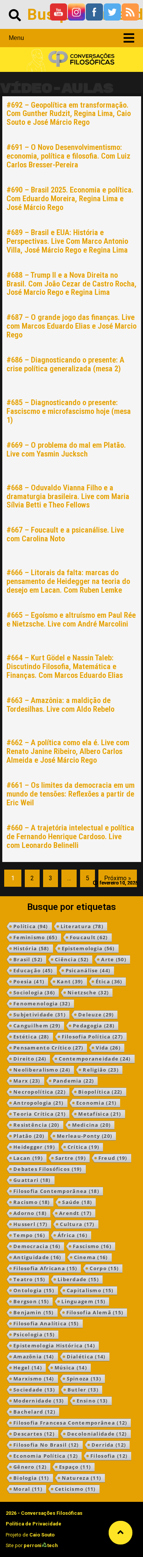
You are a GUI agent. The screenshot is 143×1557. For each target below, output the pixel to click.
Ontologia (33, 1290)
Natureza (81, 1477)
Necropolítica (39, 1091)
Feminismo (35, 937)
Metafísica (99, 1113)
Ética (109, 981)
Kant (70, 981)
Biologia (31, 1477)
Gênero (30, 1466)
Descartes (34, 1433)
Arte (113, 959)
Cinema (91, 1257)
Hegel (27, 1367)
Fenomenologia (41, 1003)
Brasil (27, 959)
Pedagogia (93, 1025)
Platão (28, 1135)
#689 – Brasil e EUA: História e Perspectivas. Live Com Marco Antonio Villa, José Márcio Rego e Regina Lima (67, 241)
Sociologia (34, 992)
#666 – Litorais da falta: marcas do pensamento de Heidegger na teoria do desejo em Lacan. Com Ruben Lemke (68, 581)
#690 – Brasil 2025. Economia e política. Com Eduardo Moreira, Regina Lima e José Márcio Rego (69, 198)
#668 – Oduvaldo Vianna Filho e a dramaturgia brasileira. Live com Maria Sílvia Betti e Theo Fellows (67, 496)
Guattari (32, 1180)
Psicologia (34, 1334)
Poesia (28, 981)
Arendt (75, 1213)
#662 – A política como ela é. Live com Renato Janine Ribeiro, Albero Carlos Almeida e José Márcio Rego (67, 751)
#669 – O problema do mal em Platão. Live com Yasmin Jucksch (66, 449)
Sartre (70, 1158)
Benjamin (33, 1312)
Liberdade (78, 1279)
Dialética (86, 1356)
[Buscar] (15, 14)
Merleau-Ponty (84, 1135)
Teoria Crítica (39, 1113)
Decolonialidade (97, 1433)
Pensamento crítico (48, 1047)
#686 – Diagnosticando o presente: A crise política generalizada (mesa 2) (65, 364)
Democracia (36, 1246)
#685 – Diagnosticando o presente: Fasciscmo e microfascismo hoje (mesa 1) (68, 411)
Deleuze (96, 1014)
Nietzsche (88, 992)
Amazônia (33, 1356)
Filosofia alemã (95, 1312)
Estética (31, 1036)
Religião (101, 1069)
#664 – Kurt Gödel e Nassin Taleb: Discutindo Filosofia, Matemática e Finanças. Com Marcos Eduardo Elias (64, 666)
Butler (82, 1389)
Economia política (45, 1455)
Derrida (109, 1444)
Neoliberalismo (41, 1069)
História (31, 948)
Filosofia (108, 1455)
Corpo (104, 1268)
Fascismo (92, 1246)
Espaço (75, 1466)
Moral (27, 1488)
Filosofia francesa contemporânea (70, 1422)
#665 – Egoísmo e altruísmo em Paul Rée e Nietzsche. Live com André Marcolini (71, 619)
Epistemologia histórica (54, 1345)
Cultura (77, 1224)
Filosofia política (92, 1036)
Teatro (29, 1279)
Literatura (82, 926)
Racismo (31, 1202)
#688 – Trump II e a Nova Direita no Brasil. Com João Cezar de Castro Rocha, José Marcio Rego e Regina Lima (71, 283)
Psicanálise (88, 970)
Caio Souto (42, 1535)
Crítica (83, 1146)
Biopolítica (100, 1091)
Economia (96, 1102)
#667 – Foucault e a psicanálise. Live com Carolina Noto (65, 534)
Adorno (30, 1213)
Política (30, 926)
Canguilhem (36, 1025)
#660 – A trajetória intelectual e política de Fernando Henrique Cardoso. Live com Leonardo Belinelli (70, 836)
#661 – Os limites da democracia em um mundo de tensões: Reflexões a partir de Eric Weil (70, 794)
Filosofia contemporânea (56, 1191)
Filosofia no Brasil (46, 1444)
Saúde (77, 1202)
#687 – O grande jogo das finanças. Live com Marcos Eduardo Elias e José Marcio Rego (71, 326)
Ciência (71, 959)
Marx (26, 1080)
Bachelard (34, 1411)
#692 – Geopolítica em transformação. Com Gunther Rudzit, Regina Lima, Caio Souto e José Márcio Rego (68, 113)
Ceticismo (75, 1488)
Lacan (28, 1158)
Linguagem (83, 1301)
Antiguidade (37, 1257)
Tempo (29, 1235)
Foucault (89, 937)
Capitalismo (90, 1290)
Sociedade (34, 1389)
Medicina (91, 1124)
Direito (29, 1058)
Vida (108, 1047)
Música (71, 1367)
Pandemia (73, 1080)
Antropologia (38, 1102)
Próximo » (117, 878)
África (72, 1235)
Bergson (31, 1301)
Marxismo (33, 1378)
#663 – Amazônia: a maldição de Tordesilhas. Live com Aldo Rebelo (60, 705)
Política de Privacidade (33, 1524)
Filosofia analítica (46, 1323)
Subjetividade (39, 1014)
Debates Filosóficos (47, 1169)
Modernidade (38, 1400)
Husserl (30, 1224)
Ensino (92, 1400)
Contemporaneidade (94, 1058)
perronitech (41, 1545)
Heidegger (34, 1146)
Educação (33, 970)
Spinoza (84, 1378)
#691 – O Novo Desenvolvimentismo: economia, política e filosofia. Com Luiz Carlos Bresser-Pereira (68, 156)
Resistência (36, 1124)
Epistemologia (88, 948)
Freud (112, 1158)
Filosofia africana (45, 1268)
